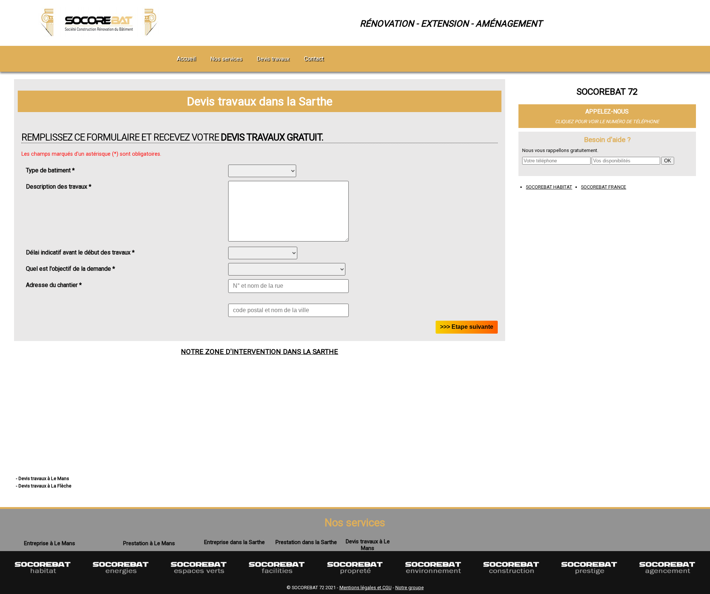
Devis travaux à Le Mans (368, 544)
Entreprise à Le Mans (49, 543)
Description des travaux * (58, 186)
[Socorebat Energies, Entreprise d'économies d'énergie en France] (120, 578)
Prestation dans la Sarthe (306, 542)
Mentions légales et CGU (365, 587)
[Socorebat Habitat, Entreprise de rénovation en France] (42, 578)
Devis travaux (273, 58)
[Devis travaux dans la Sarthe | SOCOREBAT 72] (100, 34)
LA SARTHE (320, 352)
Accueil (186, 58)
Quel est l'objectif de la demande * (70, 268)
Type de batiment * (50, 170)
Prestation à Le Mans (149, 543)
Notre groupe (409, 587)
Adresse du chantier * (54, 284)
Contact (314, 58)
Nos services (226, 58)
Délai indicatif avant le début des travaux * (80, 252)
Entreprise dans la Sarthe (234, 542)
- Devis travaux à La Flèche (43, 486)
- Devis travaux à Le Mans (42, 478)
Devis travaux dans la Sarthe (259, 101)
